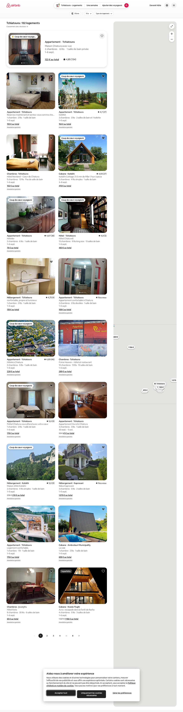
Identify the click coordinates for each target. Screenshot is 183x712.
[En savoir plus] (27, 26)
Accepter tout (61, 693)
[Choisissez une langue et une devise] (167, 5)
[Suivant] (79, 636)
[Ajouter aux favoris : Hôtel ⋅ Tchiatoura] (103, 200)
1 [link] (40, 636)
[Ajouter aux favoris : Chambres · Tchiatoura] (51, 138)
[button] (52, 59)
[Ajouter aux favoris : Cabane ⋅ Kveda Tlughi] (103, 571)
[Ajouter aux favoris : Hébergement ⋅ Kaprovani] (103, 447)
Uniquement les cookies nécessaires (91, 694)
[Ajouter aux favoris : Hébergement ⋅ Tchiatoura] (51, 261)
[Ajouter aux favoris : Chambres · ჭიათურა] (51, 571)
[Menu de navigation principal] (174, 5)
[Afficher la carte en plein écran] (171, 26)
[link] (34, 636)
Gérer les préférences (122, 693)
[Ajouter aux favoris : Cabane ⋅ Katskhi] (103, 138)
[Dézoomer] (171, 33)
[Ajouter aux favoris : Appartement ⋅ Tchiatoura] (51, 76)
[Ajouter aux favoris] (102, 36)
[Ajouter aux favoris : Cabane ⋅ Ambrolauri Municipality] (103, 509)
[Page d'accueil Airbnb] (13, 5)
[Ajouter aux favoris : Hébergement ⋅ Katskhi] (51, 447)
